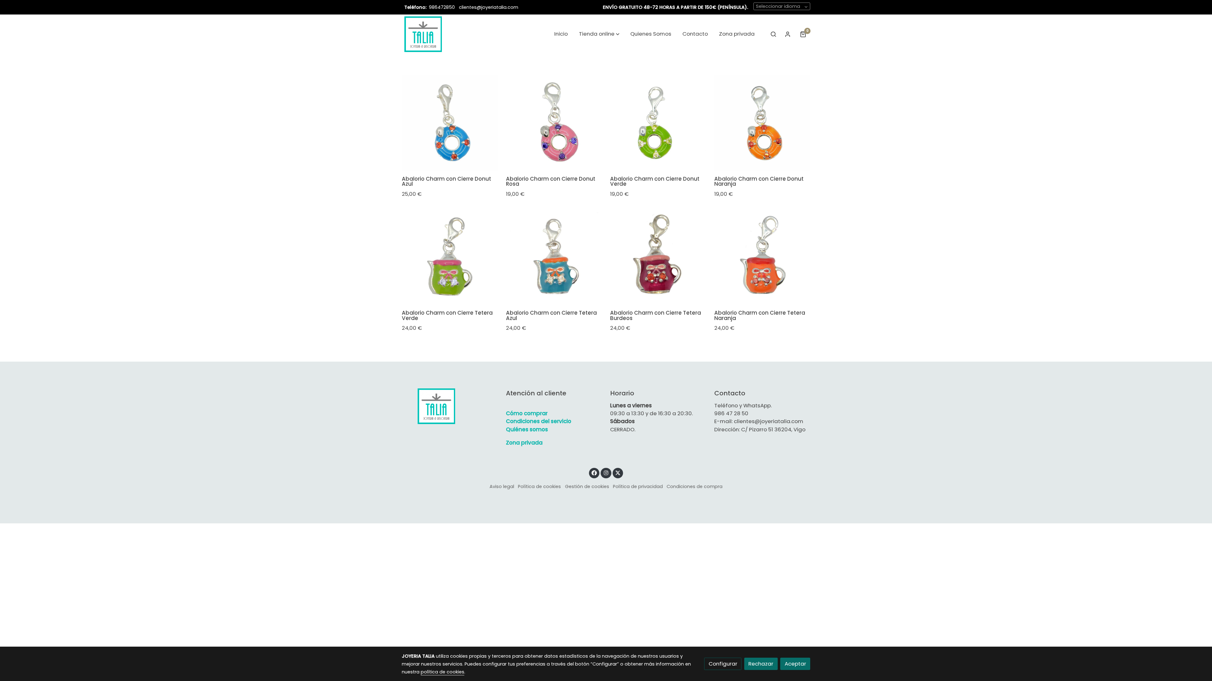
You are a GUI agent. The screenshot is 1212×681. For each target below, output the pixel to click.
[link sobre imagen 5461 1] (554, 123)
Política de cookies (539, 486)
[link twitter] (618, 472)
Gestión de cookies (587, 486)
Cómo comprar (527, 413)
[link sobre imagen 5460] (658, 123)
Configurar (723, 663)
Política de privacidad (638, 486)
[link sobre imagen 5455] (762, 257)
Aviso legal (502, 486)
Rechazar (760, 663)
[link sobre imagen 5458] (450, 257)
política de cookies (442, 672)
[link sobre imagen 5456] (658, 257)
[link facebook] (594, 472)
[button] (599, 34)
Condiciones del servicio (538, 421)
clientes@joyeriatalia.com (488, 7)
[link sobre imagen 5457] (554, 257)
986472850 (442, 7)
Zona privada (524, 442)
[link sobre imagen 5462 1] (450, 123)
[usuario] (787, 34)
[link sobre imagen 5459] (762, 123)
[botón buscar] (773, 34)
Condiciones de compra (694, 486)
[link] (423, 34)
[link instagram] (606, 472)
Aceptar (795, 663)
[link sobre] (450, 406)
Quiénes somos (527, 429)
